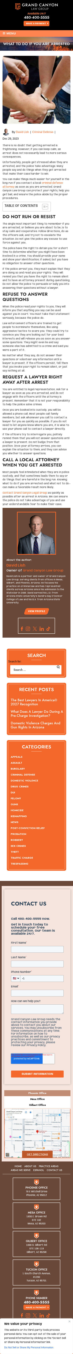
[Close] (69, 1321)
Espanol (38, 1170)
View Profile (36, 611)
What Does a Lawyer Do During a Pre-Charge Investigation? (37, 713)
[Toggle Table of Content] (43, 206)
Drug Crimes (20, 786)
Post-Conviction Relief (28, 828)
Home (18, 1166)
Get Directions (37, 1154)
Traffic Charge (22, 858)
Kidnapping (19, 816)
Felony (16, 798)
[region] (36, 1336)
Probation (18, 834)
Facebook (22, 629)
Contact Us (54, 1170)
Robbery (17, 840)
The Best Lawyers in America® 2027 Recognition (34, 702)
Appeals (16, 757)
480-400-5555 (36, 17)
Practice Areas (48, 1166)
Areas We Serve (21, 1170)
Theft (15, 852)
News (14, 822)
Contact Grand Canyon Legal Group (25, 493)
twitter (35, 629)
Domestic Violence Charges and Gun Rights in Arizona (35, 725)
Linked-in (42, 629)
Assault (16, 763)
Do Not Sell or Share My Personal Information (28, 1347)
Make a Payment (36, 24)
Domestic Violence (24, 781)
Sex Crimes (18, 846)
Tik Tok (49, 629)
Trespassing (19, 864)
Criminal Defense (42, 132)
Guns (14, 804)
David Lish (22, 132)
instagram (28, 629)
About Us (30, 1166)
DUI (13, 792)
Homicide (17, 810)
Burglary (18, 769)
